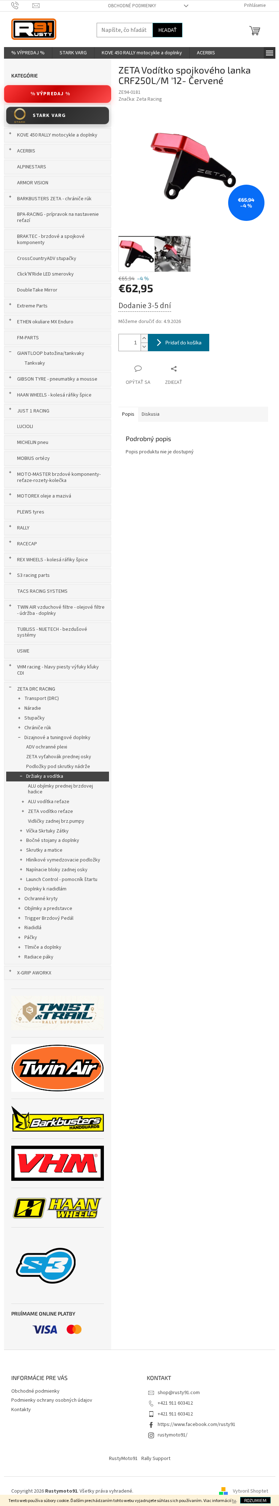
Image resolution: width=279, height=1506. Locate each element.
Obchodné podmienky (132, 6)
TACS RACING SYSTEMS (42, 591)
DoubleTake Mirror (37, 290)
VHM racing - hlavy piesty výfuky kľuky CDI (58, 670)
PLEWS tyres (30, 512)
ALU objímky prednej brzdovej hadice (60, 789)
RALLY (23, 528)
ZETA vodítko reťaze (50, 811)
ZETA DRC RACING (36, 689)
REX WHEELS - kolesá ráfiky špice (52, 559)
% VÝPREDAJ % (50, 93)
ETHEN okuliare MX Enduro (45, 322)
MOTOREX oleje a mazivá (44, 496)
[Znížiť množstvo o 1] (144, 347)
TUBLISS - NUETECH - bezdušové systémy (52, 632)
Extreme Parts (32, 306)
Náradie (32, 708)
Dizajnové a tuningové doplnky (57, 737)
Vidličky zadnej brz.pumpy (56, 821)
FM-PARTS (28, 337)
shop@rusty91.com (179, 1392)
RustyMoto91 (123, 1458)
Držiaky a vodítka (44, 776)
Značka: (140, 99)
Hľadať (167, 30)
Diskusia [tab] (150, 414)
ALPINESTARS (31, 167)
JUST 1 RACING (33, 411)
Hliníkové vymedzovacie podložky (63, 860)
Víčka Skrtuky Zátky (47, 831)
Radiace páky (38, 957)
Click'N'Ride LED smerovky (45, 274)
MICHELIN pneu (32, 442)
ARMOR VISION (32, 182)
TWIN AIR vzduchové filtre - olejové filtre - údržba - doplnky (61, 610)
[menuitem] (28, 53)
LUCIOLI (25, 426)
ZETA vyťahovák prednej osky (58, 756)
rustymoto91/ (172, 1435)
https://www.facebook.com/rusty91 (196, 1424)
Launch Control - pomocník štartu (61, 879)
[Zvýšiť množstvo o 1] (144, 338)
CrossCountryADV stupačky (46, 258)
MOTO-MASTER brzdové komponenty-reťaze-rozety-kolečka (59, 477)
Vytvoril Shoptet (250, 1491)
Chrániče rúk (37, 727)
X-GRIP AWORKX (34, 973)
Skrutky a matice (44, 850)
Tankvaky (34, 363)
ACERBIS (26, 151)
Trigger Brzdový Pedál (48, 918)
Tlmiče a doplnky (42, 947)
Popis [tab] (128, 414)
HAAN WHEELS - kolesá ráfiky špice (54, 395)
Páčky (30, 937)
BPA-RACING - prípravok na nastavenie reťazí (58, 217)
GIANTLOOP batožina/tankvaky (50, 353)
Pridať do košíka (183, 342)
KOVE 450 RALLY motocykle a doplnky (57, 135)
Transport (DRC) (41, 698)
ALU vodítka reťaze (48, 801)
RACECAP (27, 544)
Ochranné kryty (41, 898)
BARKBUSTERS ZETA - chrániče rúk (54, 198)
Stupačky (34, 718)
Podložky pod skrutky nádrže (58, 766)
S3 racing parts (33, 575)
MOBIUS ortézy (33, 458)
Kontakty (21, 1409)
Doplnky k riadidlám (45, 889)
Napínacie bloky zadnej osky (57, 869)
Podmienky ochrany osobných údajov (51, 1400)
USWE (23, 651)
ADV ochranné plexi (46, 747)
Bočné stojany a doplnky (52, 840)
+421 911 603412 (175, 1403)
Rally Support (155, 1458)
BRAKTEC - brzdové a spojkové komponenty (51, 239)
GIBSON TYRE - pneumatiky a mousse (57, 379)
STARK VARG (49, 115)
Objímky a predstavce (48, 908)
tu (234, 1501)
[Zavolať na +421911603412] (22, 5)
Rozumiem (255, 1500)
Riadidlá (32, 927)
